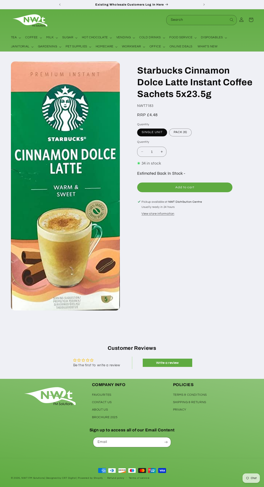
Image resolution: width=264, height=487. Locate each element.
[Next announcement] (204, 4)
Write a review (167, 362)
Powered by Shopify (90, 478)
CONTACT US (102, 402)
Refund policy (116, 478)
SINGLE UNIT (152, 132)
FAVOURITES (101, 394)
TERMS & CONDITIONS (190, 394)
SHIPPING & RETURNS (189, 402)
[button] (15, 37)
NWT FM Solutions (33, 478)
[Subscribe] (166, 442)
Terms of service (139, 478)
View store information (157, 213)
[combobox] (201, 20)
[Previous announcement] (60, 4)
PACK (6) (180, 132)
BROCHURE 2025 (105, 417)
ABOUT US (100, 409)
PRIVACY (179, 409)
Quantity (143, 141)
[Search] (232, 20)
